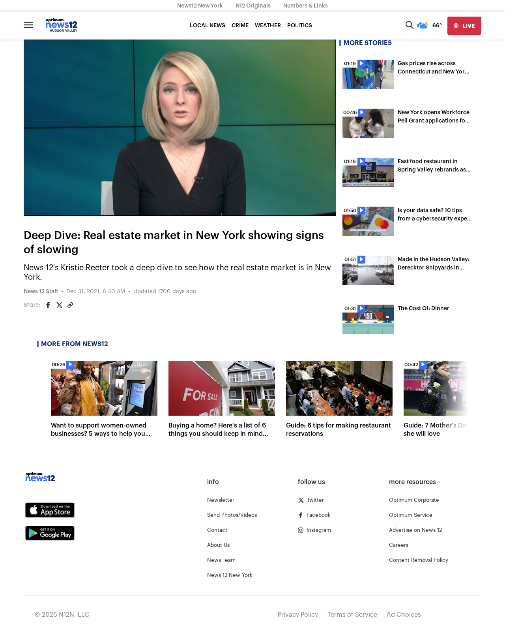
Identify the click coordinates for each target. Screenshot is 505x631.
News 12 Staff (41, 291)
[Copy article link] (70, 305)
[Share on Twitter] (59, 305)
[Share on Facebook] (48, 305)
